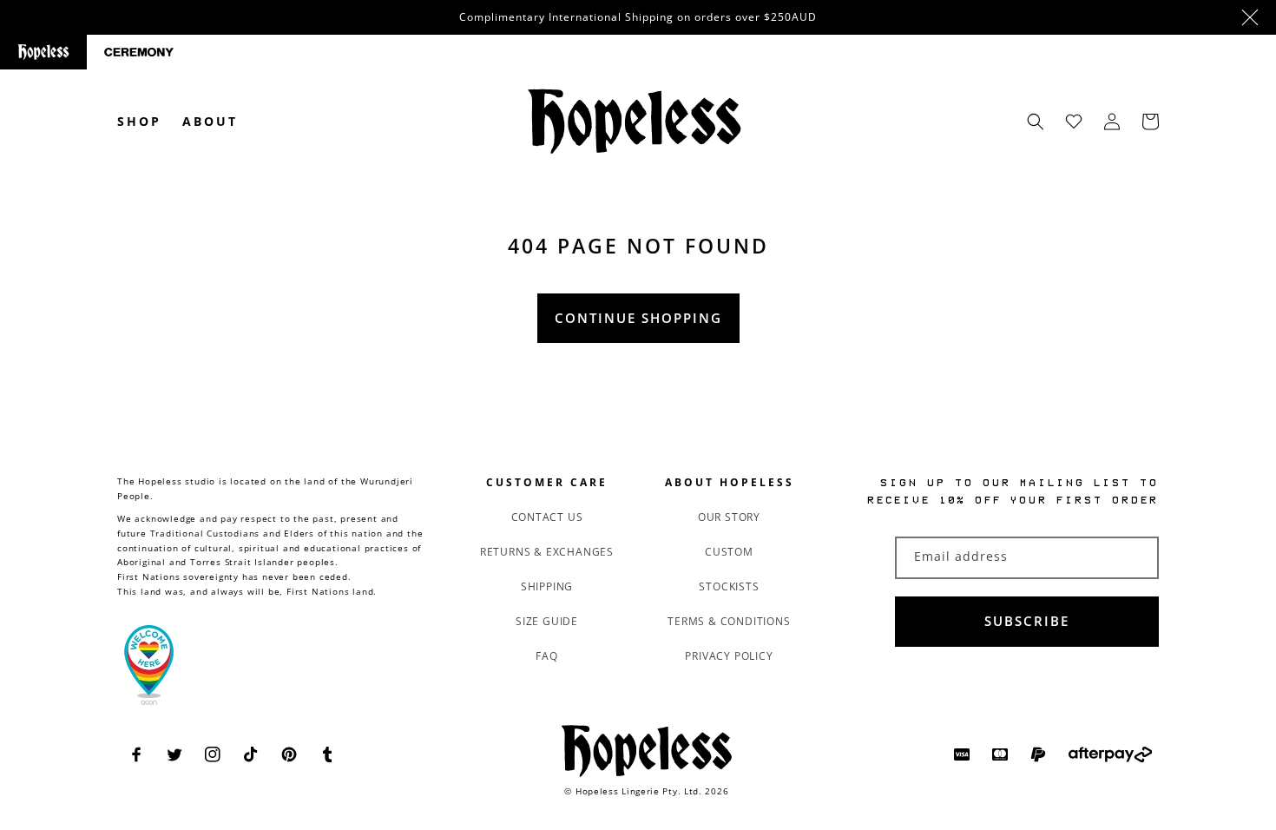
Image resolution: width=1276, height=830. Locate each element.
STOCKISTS (729, 586)
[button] (1035, 121)
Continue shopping (638, 317)
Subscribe (1026, 620)
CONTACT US (547, 517)
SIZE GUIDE (547, 621)
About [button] (210, 121)
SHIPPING (547, 586)
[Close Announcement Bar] (1250, 17)
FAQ (546, 656)
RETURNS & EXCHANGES (547, 551)
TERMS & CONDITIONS (729, 621)
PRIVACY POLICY (729, 656)
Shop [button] (139, 121)
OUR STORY (729, 517)
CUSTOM (729, 551)
